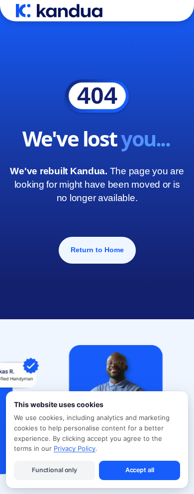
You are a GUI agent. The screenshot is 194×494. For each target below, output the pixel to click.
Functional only (54, 470)
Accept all (139, 470)
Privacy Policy (75, 448)
